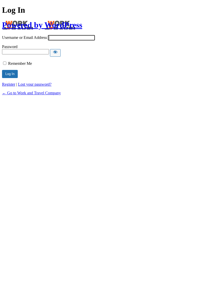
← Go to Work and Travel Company (31, 93)
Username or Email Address (24, 37)
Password (10, 46)
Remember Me (20, 63)
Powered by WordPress (42, 24)
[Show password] (55, 53)
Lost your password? (34, 84)
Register (8, 84)
